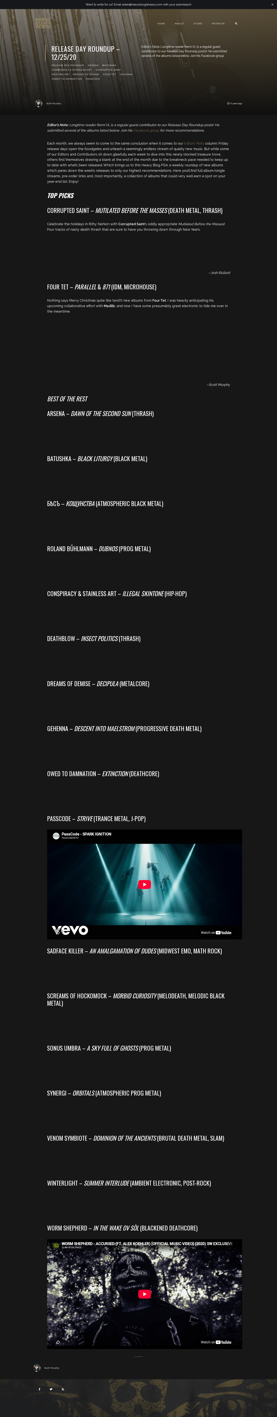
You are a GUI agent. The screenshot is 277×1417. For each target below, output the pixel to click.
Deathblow (60, 74)
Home (161, 23)
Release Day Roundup (68, 65)
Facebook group (146, 130)
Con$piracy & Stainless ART (72, 69)
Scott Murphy (53, 103)
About (179, 23)
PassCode (93, 78)
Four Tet (109, 74)
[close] (272, 5)
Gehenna (126, 74)
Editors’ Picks (194, 143)
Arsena (93, 65)
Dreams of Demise (86, 74)
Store (198, 23)
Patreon (218, 23)
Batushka (109, 65)
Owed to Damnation (67, 78)
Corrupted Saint (108, 69)
